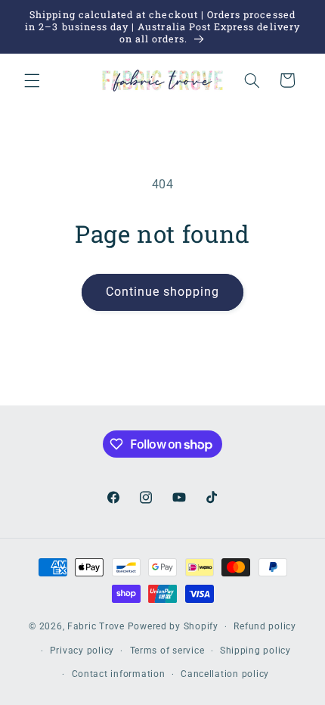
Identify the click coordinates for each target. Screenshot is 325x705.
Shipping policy (255, 650)
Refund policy (265, 626)
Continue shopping (163, 291)
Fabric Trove (96, 626)
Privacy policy (82, 650)
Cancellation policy (225, 674)
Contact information (119, 674)
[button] (31, 80)
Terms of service (167, 650)
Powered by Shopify (173, 626)
